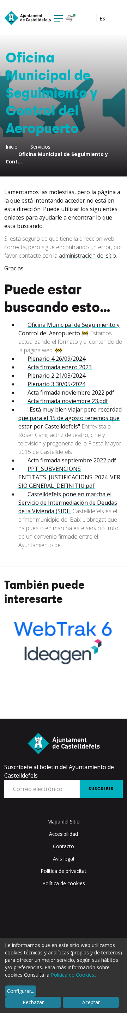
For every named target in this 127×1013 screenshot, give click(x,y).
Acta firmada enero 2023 (60, 367)
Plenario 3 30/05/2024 (56, 384)
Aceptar (91, 1002)
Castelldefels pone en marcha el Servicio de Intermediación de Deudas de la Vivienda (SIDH (67, 502)
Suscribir (101, 789)
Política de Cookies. (73, 974)
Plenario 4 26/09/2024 (56, 358)
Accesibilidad (63, 834)
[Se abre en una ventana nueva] (63, 641)
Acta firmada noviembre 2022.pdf (71, 392)
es (103, 18)
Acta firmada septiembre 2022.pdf (72, 460)
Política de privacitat (63, 871)
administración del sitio (87, 255)
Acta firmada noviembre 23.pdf (68, 401)
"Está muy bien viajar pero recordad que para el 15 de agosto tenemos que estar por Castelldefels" (70, 418)
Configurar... (20, 991)
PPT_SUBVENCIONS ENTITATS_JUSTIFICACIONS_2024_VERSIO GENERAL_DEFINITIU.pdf (69, 477)
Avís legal (63, 858)
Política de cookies (63, 883)
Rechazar (33, 1002)
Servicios (40, 146)
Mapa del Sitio (63, 821)
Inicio (12, 146)
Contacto (63, 846)
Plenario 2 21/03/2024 (56, 375)
